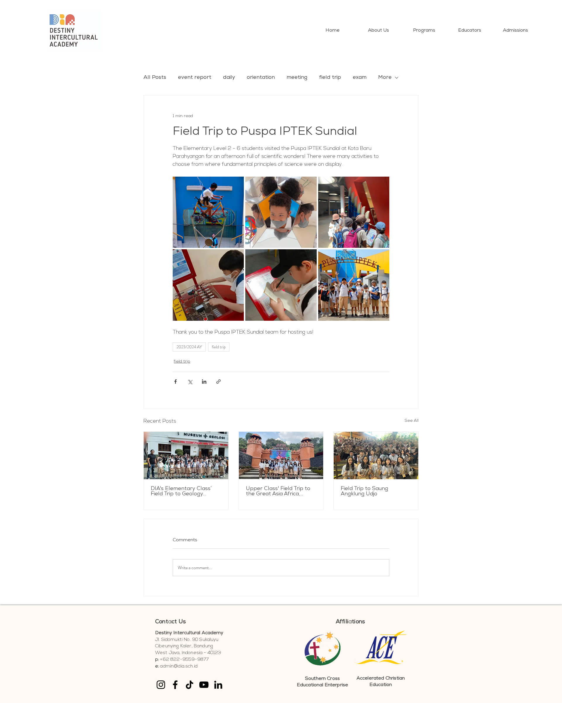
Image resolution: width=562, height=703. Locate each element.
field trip (330, 77)
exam (359, 77)
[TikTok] (189, 684)
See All (412, 421)
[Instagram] (161, 684)
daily (229, 77)
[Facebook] (175, 684)
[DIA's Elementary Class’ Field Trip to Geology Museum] (186, 455)
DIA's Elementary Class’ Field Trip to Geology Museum (181, 491)
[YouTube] (204, 684)
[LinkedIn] (218, 684)
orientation (261, 77)
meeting (297, 77)
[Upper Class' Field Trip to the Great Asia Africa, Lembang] (281, 455)
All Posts (154, 77)
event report (194, 77)
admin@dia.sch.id (179, 666)
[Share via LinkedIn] (204, 381)
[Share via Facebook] (175, 381)
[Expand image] (208, 212)
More (385, 77)
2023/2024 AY (189, 347)
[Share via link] (218, 381)
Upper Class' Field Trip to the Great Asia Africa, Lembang (278, 491)
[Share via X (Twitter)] (190, 381)
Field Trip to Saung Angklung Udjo (364, 491)
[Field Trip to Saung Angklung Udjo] (376, 455)
